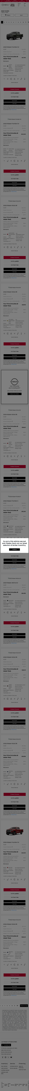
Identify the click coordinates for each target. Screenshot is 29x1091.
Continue (14, 549)
